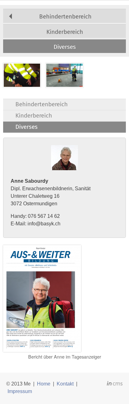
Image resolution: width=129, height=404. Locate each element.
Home (43, 383)
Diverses (65, 46)
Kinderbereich (64, 31)
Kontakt (65, 383)
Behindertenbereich (65, 16)
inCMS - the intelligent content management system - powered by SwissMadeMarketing (115, 384)
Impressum (20, 391)
